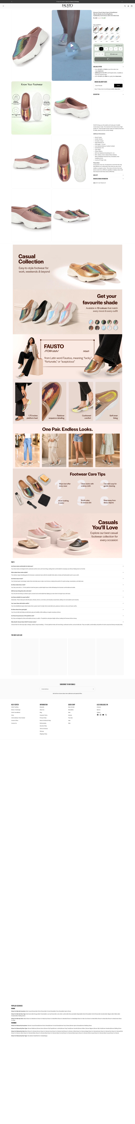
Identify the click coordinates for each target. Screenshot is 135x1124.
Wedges (45, 1035)
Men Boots (29, 1014)
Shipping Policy (43, 734)
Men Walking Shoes (20, 1015)
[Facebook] (98, 715)
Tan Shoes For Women (115, 1031)
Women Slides (81, 1028)
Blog (41, 712)
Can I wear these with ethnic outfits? (20, 603)
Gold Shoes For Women (67, 1031)
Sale (69, 720)
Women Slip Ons (98, 1028)
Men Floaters (41, 1014)
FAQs (12, 715)
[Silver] (106, 37)
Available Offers (97, 67)
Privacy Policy (43, 717)
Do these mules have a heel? (18, 584)
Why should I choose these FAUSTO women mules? (23, 622)
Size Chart (118, 45)
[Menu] (3, 6)
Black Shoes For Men (29, 1018)
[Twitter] (106, 715)
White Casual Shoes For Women (95, 1033)
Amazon (99, 707)
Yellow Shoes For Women (38, 1033)
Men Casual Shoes (30, 1011)
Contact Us (14, 723)
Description (96, 94)
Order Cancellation (15, 712)
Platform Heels (39, 1035)
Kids (69, 723)
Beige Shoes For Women (91, 1031)
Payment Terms (43, 715)
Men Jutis (57, 1014)
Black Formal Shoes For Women (64, 1033)
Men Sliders (115, 1014)
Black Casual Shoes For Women (111, 1033)
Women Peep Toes (65, 1028)
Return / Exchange (15, 709)
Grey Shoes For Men (49, 1018)
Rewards (42, 707)
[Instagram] (100, 715)
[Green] (117, 29)
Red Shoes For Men (69, 1018)
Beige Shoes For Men (80, 1018)
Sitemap (42, 731)
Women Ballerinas (32, 1028)
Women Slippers (89, 1028)
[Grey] (95, 37)
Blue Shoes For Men (110, 1018)
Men (69, 712)
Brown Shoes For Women (43, 1031)
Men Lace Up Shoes (49, 1014)
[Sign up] (93, 689)
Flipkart (98, 712)
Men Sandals (102, 1014)
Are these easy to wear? (17, 578)
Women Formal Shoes (54, 1025)
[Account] (128, 6)
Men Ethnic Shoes (39, 1011)
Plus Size (70, 717)
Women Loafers (57, 1028)
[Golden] (112, 29)
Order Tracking (14, 707)
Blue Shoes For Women (50, 1033)
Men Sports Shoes (66, 1011)
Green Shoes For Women (103, 1031)
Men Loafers (63, 1014)
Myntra (98, 709)
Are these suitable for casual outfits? (20, 597)
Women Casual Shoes (33, 1025)
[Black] (106, 29)
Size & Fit (95, 175)
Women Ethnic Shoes (43, 1025)
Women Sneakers (106, 1028)
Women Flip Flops (48, 1028)
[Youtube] (103, 715)
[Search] (125, 6)
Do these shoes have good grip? (19, 609)
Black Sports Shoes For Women (80, 1033)
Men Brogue (35, 1014)
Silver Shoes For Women (26, 1033)
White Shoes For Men (60, 1018)
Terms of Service (44, 728)
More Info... (118, 89)
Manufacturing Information (100, 179)
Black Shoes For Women (31, 1031)
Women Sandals (74, 1028)
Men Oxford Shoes (93, 1014)
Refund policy (43, 723)
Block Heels (33, 1035)
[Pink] (101, 37)
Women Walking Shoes (115, 1028)
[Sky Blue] (112, 37)
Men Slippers (108, 1014)
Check (118, 85)
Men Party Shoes (58, 1011)
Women (70, 715)
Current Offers (14, 720)
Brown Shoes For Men (39, 1018)
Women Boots (40, 1028)
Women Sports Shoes (75, 1025)
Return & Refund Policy (45, 720)
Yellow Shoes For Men (100, 1018)
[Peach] (95, 29)
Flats (29, 1035)
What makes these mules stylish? (19, 572)
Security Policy (43, 726)
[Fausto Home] (67, 6)
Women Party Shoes (65, 1025)
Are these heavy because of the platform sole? (22, 615)
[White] (117, 37)
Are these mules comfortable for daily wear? (22, 566)
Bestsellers (71, 709)
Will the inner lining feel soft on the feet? (21, 591)
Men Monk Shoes (85, 1014)
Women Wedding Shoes (86, 1025)
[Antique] (101, 29)
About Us (42, 709)
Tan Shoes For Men (89, 1018)
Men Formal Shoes (49, 1011)
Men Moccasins (70, 1014)
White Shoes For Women (79, 1031)
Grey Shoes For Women (55, 1031)
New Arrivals (71, 707)
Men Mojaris (77, 1014)
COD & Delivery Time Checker (18, 717)
